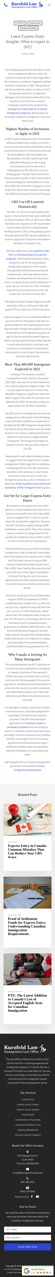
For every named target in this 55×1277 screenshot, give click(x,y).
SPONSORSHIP (28, 1114)
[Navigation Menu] (49, 5)
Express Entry (35, 23)
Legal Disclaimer (15, 1272)
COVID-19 (20, 23)
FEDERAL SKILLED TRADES (28, 1104)
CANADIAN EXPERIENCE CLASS (28, 1125)
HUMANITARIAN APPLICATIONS (28, 1119)
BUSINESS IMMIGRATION (28, 1130)
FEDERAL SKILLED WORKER (28, 1109)
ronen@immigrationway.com (27, 1172)
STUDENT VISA (28, 1099)
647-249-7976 (27, 1182)
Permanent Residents (28, 28)
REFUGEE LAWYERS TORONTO (28, 1135)
